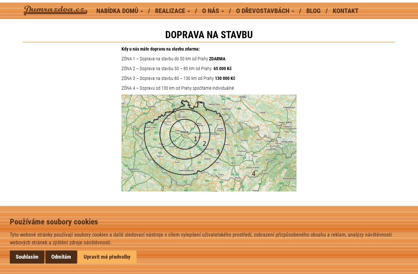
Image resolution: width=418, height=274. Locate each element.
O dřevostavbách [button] (263, 11)
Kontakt (346, 11)
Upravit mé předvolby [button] (107, 256)
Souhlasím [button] (27, 256)
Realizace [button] (171, 11)
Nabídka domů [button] (118, 11)
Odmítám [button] (61, 256)
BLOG (314, 11)
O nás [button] (211, 11)
